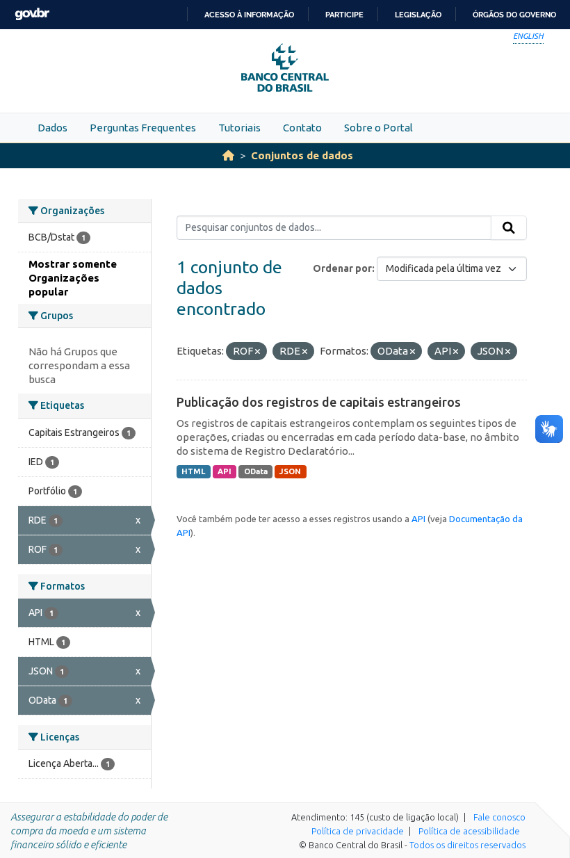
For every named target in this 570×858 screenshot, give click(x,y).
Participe (344, 14)
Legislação (418, 14)
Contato (302, 127)
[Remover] (257, 352)
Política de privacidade (357, 831)
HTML (193, 471)
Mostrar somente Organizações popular (72, 278)
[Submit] (509, 228)
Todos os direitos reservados (467, 845)
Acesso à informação (249, 14)
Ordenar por (342, 268)
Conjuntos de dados (302, 155)
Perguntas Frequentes (143, 127)
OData (256, 471)
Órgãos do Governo (514, 14)
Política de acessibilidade (469, 831)
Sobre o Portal (378, 127)
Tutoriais (239, 127)
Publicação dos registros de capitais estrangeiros (319, 402)
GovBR (32, 14)
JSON (290, 471)
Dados (52, 127)
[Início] (228, 155)
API (224, 471)
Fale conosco (499, 817)
